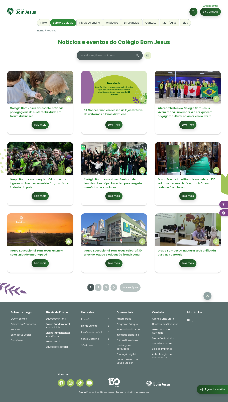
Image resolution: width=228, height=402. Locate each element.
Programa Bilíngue (127, 324)
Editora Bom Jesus (127, 340)
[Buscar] (193, 12)
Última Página (130, 287)
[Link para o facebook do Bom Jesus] (61, 383)
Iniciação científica (128, 334)
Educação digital (126, 354)
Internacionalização (128, 329)
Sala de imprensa (162, 348)
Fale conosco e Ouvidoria (161, 331)
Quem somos (19, 318)
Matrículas (169, 23)
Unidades (112, 23)
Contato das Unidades (165, 324)
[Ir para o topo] (207, 296)
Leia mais (40, 125)
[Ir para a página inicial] (21, 12)
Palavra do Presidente (23, 324)
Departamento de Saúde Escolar (127, 361)
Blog (185, 23)
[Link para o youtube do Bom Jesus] (89, 383)
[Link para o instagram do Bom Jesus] (70, 383)
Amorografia (124, 318)
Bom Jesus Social (21, 334)
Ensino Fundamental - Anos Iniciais (59, 325)
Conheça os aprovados (124, 347)
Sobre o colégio (63, 23)
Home (40, 30)
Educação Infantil (56, 318)
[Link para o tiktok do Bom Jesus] (80, 383)
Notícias (51, 30)
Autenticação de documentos (162, 356)
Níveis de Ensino (89, 23)
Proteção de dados (163, 338)
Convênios (17, 340)
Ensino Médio (53, 341)
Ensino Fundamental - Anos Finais (59, 334)
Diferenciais (131, 23)
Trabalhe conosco (162, 343)
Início (43, 23)
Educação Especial (57, 346)
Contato (150, 23)
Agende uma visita (163, 318)
